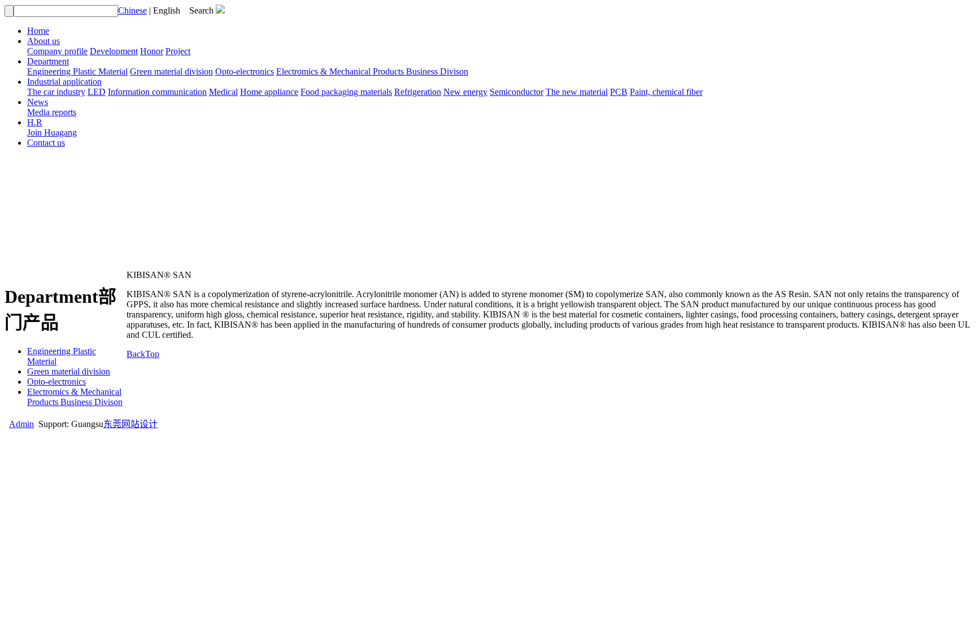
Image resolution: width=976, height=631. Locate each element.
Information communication (157, 92)
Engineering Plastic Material (77, 71)
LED (97, 92)
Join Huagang (52, 132)
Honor (151, 51)
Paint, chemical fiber (666, 92)
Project (177, 51)
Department (48, 61)
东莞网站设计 (130, 424)
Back (136, 354)
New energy (465, 92)
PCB (619, 92)
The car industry (56, 92)
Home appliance (269, 92)
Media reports (51, 112)
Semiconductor (516, 92)
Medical (223, 92)
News (37, 102)
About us (43, 41)
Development (114, 51)
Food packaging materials (346, 92)
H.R (34, 122)
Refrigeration (417, 92)
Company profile (57, 51)
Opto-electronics (244, 71)
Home (38, 31)
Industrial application (64, 81)
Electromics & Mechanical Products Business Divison (372, 71)
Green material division (171, 71)
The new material (577, 92)
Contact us (46, 142)
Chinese (132, 10)
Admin (21, 424)
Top (152, 354)
